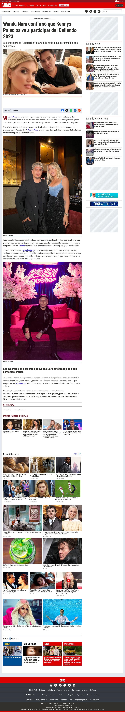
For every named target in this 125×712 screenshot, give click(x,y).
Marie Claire (51, 690)
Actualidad (30, 5)
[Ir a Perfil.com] (119, 2)
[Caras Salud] (104, 197)
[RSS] (69, 685)
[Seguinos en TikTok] (99, 11)
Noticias (15, 5)
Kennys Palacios (19, 410)
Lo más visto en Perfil (97, 118)
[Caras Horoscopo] (104, 206)
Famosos (22, 5)
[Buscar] (121, 11)
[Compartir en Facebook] (62, 110)
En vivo (120, 5)
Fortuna (59, 690)
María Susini (25, 11)
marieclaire (32, 644)
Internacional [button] (53, 5)
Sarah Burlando (46, 11)
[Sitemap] (74, 685)
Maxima (96, 695)
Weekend (67, 690)
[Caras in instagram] (86, 11)
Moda (44, 5)
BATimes (93, 690)
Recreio (89, 695)
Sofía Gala (16, 11)
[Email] (79, 110)
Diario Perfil (33, 690)
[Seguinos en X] (95, 11)
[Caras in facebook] (90, 11)
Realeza (38, 5)
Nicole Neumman (35, 11)
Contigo (45, 695)
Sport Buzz (81, 695)
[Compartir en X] (66, 110)
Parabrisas (76, 690)
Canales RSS (30, 700)
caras (52, 644)
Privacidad (63, 700)
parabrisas (72, 644)
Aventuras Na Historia (57, 695)
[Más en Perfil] (14, 638)
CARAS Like (64, 5)
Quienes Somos (41, 700)
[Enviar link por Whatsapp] (71, 110)
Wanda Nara (7, 410)
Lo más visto (93, 43)
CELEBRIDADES (38, 18)
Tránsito (96, 700)
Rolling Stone (71, 695)
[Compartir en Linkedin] (75, 110)
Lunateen (85, 690)
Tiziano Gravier (6, 11)
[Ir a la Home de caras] (6, 7)
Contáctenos (53, 700)
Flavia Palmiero (65, 11)
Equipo (71, 700)
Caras (38, 695)
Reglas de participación (83, 700)
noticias (12, 644)
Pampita (56, 11)
